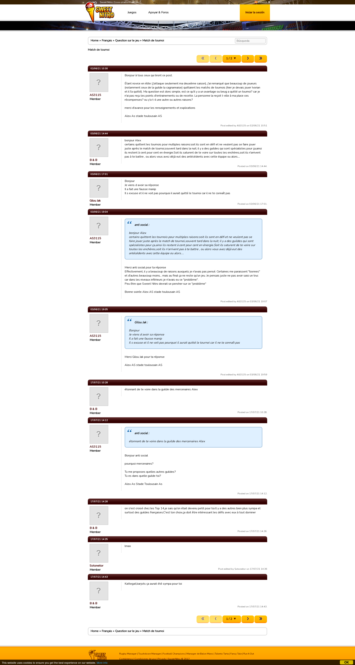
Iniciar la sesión (254, 12)
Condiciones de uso (145, 659)
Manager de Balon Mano (200, 653)
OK (346, 662)
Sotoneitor (96, 566)
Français (107, 40)
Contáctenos (126, 659)
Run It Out (248, 653)
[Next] (247, 59)
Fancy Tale (236, 653)
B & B (93, 160)
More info (102, 662)
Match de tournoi (153, 40)
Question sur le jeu (127, 40)
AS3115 (95, 95)
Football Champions (174, 653)
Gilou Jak (95, 201)
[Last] (260, 59)
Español (262, 2)
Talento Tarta (222, 653)
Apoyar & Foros (158, 12)
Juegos (132, 12)
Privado (162, 659)
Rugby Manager (128, 653)
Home (95, 40)
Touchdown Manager (149, 653)
